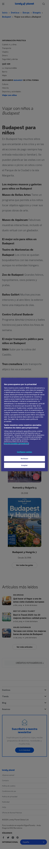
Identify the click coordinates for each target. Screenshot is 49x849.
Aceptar (24, 465)
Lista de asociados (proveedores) (16, 444)
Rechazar (24, 458)
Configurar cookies (24, 452)
